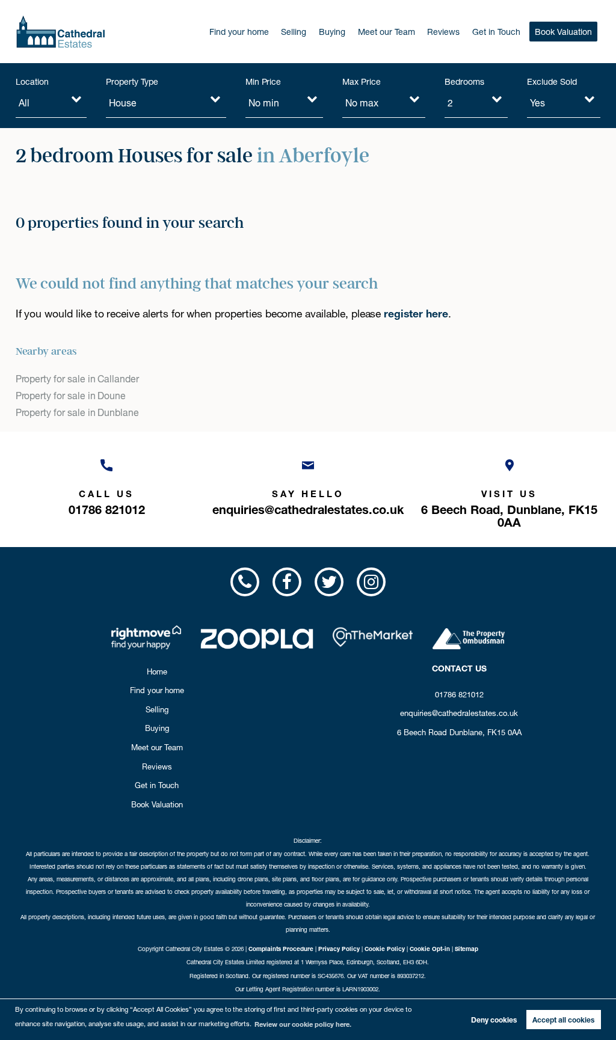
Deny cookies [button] (494, 1019)
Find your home (239, 31)
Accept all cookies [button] (563, 1019)
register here (416, 313)
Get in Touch (496, 31)
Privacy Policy (339, 948)
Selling (293, 31)
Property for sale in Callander (77, 379)
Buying (332, 31)
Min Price (263, 81)
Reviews (443, 31)
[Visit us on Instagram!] (371, 582)
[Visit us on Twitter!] (329, 582)
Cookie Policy (385, 948)
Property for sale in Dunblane (77, 412)
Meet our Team (386, 31)
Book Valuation (563, 31)
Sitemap (466, 948)
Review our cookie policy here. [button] (302, 1024)
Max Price (361, 81)
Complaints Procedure (280, 948)
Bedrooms (464, 81)
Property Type (132, 81)
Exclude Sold (551, 81)
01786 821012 (459, 694)
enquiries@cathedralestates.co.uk (459, 713)
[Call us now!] (244, 582)
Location (32, 81)
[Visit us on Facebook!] (287, 582)
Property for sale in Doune (71, 396)
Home (157, 671)
